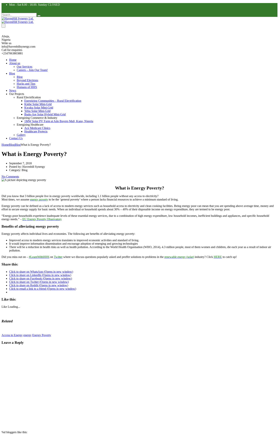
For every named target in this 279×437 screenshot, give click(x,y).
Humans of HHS (27, 87)
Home (13, 59)
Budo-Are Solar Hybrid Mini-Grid (45, 114)
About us (14, 63)
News (12, 90)
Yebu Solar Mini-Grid (37, 111)
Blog (12, 73)
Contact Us (16, 138)
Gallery (21, 134)
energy (27, 335)
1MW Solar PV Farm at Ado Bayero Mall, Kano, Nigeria (58, 121)
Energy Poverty (41, 335)
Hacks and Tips (26, 83)
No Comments (10, 176)
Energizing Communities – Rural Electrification (52, 100)
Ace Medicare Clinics (37, 128)
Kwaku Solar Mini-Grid (38, 107)
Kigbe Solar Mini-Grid (38, 104)
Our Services (24, 66)
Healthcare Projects (35, 131)
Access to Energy (12, 335)
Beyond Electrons (27, 80)
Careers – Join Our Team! (32, 70)
